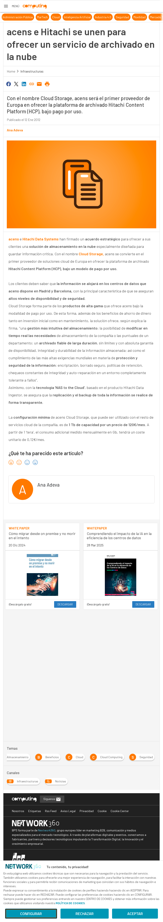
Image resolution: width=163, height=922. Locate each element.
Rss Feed (50, 811)
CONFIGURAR (31, 913)
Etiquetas (34, 811)
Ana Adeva (15, 130)
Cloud (50, 17)
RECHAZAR (85, 913)
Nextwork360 (46, 830)
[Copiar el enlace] (31, 83)
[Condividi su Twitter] (16, 83)
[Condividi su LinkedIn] (24, 83)
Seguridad (117, 17)
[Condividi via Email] (39, 83)
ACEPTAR (135, 913)
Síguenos (49, 799)
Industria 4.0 (98, 17)
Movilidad (134, 17)
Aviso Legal (68, 811)
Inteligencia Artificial (72, 17)
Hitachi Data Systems (40, 239)
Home (11, 71)
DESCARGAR (65, 604)
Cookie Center (120, 811)
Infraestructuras (32, 71)
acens (13, 239)
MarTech (37, 17)
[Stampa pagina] (47, 83)
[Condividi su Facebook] (8, 83)
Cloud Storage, (91, 253)
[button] (11, 6)
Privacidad (87, 811)
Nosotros (18, 811)
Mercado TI (152, 17)
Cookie (102, 811)
